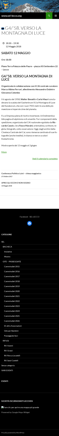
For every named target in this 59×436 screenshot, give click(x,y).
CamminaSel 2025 (12, 316)
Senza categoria (8, 365)
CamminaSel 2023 (12, 306)
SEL (2, 242)
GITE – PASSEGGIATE (12, 261)
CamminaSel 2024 (12, 311)
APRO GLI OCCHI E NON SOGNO (15, 184)
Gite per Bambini (11, 331)
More (4, 152)
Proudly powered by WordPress (12, 433)
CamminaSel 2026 (12, 321)
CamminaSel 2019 (12, 286)
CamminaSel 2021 (12, 296)
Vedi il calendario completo (45, 158)
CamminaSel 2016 (12, 271)
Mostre (7, 256)
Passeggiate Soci (11, 336)
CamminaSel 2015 (12, 266)
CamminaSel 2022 (12, 301)
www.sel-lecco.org (11, 15)
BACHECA (7, 246)
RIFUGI (6, 341)
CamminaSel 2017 (12, 276)
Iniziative (8, 251)
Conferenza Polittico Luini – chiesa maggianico (21, 174)
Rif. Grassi (8, 350)
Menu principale (55, 15)
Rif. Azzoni (8, 345)
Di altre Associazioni (13, 326)
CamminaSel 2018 (12, 281)
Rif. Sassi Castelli (11, 360)
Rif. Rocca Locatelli (12, 355)
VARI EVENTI (7, 370)
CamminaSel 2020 (12, 291)
